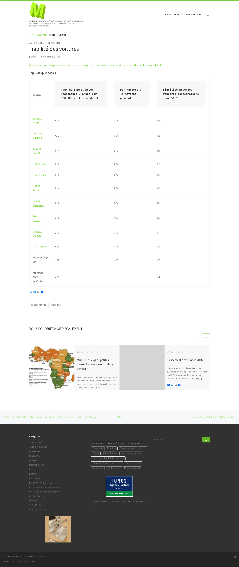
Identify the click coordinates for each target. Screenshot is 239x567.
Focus (32, 474)
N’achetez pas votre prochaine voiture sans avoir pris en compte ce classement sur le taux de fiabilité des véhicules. (96, 65)
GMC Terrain (39, 246)
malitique (16, 556)
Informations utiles (40, 483)
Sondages (34, 500)
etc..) (32, 469)
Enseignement (36, 465)
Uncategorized (37, 509)
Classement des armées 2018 (185, 360)
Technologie (36, 505)
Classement (35, 451)
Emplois (33, 460)
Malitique (29, 561)
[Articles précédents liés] (199, 337)
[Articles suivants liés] (206, 337)
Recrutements (37, 496)
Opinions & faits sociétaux (44, 492)
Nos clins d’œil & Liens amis (44, 487)
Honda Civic (39, 163)
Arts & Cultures (38, 447)
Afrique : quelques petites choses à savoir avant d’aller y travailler (95, 364)
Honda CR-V (39, 174)
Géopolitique (36, 478)
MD (35, 57)
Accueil (32, 34)
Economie (34, 456)
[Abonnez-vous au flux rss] (235, 557)
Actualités (41, 34)
